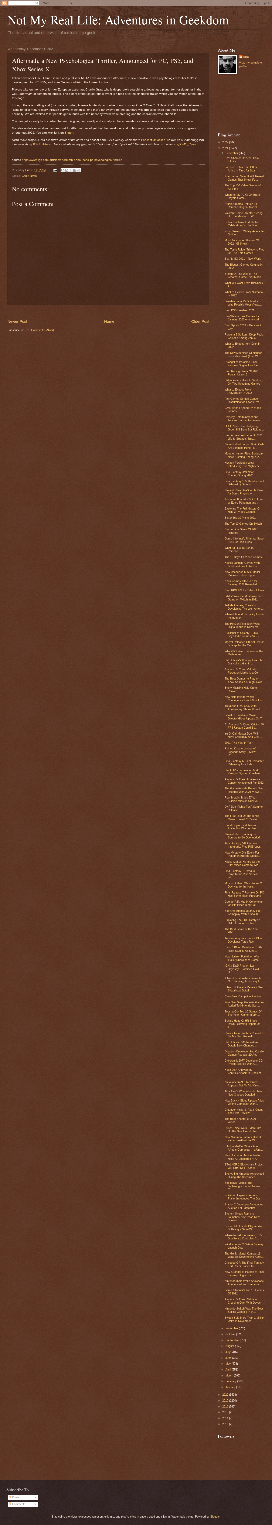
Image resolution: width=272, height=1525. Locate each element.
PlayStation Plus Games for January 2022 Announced (242, 318)
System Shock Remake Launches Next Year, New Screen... (242, 1217)
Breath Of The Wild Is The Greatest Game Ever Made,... (244, 275)
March (229, 1375)
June (228, 1357)
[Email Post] (55, 170)
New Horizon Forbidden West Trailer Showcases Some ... (243, 958)
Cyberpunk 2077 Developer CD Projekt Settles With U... (243, 1062)
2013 (225, 1424)
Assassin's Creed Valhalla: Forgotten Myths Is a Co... (242, 671)
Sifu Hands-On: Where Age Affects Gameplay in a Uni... (244, 1148)
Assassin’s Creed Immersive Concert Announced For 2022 (244, 781)
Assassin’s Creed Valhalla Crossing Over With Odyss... (244, 1301)
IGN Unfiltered (42, 144)
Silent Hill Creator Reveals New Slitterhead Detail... (244, 989)
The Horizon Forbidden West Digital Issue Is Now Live (242, 625)
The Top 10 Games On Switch (243, 523)
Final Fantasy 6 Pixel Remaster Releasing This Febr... (244, 762)
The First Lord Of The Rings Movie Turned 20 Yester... (242, 817)
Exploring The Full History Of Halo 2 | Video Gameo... (242, 510)
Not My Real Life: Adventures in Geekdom (118, 19)
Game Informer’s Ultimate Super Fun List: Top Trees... (244, 540)
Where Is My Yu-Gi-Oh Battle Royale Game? (243, 196)
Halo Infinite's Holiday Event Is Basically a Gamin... (243, 662)
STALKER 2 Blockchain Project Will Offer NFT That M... (244, 1166)
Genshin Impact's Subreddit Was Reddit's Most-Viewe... (243, 303)
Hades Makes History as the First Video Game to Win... (243, 863)
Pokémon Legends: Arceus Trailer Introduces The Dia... (243, 1197)
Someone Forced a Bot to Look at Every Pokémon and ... (244, 501)
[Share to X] (71, 170)
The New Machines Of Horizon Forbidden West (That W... (243, 354)
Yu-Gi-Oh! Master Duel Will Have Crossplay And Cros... (243, 735)
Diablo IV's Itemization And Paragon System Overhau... (243, 772)
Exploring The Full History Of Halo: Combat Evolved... (242, 921)
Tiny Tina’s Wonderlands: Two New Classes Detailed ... (243, 1093)
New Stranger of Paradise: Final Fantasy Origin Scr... (244, 1273)
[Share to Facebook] (75, 170)
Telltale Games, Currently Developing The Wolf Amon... (244, 607)
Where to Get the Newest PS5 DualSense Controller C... (243, 1237)
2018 (225, 1406)
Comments (18, 1504)
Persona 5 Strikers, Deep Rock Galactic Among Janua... (244, 336)
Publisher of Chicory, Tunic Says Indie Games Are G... (243, 634)
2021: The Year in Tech (239, 742)
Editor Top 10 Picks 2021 (240, 517)
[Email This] (63, 170)
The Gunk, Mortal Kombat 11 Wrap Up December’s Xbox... (244, 1255)
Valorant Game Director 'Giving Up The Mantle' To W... (243, 214)
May (228, 1363)
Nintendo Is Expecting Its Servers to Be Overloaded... (243, 836)
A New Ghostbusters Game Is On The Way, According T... (243, 980)
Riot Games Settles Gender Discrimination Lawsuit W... (243, 400)
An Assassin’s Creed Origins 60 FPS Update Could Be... (244, 726)
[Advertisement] (108, 312)
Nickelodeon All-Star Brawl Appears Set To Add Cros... (243, 1083)
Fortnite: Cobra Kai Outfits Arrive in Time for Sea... (241, 169)
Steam (69, 132)
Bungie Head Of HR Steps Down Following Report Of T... (242, 1024)
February (231, 1381)
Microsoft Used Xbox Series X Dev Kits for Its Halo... (243, 885)
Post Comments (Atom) (39, 330)
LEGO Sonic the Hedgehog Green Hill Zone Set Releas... (244, 428)
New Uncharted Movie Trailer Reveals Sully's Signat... (242, 573)
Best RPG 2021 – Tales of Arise (244, 590)
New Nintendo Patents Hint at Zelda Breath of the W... (243, 1139)
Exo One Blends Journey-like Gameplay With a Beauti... (243, 912)
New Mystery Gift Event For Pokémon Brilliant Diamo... (243, 854)
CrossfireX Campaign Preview (243, 996)
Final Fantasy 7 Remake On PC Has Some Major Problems (244, 894)
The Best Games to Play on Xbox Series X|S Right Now (243, 680)
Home (109, 321)
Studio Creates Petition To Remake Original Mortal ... (242, 205)
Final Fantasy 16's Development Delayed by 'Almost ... (244, 483)
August (230, 1346)
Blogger (215, 1516)
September (232, 1340)
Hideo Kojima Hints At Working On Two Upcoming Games (243, 382)
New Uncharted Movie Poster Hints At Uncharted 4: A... (243, 1157)
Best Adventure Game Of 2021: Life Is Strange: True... (244, 437)
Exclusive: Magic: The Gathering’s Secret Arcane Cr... (242, 1186)
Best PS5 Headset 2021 (239, 310)
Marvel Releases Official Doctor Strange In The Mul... (244, 643)
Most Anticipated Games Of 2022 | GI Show (242, 242)
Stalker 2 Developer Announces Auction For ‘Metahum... (244, 1206)
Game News (29, 175)
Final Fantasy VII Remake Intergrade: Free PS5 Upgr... (243, 845)
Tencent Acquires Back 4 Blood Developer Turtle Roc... (244, 940)
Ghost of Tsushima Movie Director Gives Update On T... (244, 717)
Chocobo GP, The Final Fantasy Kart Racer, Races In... (244, 1264)
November (232, 1328)
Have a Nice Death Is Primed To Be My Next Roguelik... (244, 1035)
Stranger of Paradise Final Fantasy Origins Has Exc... (243, 363)
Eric (246, 56)
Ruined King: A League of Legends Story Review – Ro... (241, 752)
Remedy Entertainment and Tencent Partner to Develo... (243, 418)
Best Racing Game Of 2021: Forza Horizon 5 (242, 373)
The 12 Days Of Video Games (243, 557)
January (230, 1387)
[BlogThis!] (67, 170)
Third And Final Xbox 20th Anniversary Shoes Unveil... (243, 707)
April (228, 1369)
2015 (225, 1412)
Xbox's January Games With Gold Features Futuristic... (242, 564)
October (230, 1334)
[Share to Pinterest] (79, 170)
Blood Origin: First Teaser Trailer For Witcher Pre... (241, 827)
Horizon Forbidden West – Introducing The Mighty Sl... (243, 464)
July (228, 1352)
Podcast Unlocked (153, 140)
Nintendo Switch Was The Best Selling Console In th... (244, 1310)
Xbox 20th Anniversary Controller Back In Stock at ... (243, 1073)
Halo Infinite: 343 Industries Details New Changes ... (241, 1044)
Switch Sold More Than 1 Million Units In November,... (244, 1319)
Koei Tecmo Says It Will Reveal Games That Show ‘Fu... (244, 178)
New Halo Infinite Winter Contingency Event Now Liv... (244, 698)
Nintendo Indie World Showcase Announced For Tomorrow (244, 1282)
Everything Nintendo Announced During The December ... (244, 1175)
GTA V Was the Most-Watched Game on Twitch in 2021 (243, 598)
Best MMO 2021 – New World (243, 258)
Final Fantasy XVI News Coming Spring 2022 (240, 473)
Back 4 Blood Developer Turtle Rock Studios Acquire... (243, 949)
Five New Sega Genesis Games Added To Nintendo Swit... (244, 1004)
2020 (225, 1394)
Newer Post (17, 321)
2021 (225, 148)
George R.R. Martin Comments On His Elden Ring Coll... (244, 903)
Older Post (200, 321)
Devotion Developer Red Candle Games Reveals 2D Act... (244, 1053)
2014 (225, 1418)
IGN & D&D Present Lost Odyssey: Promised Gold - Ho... (243, 969)
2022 (225, 142)
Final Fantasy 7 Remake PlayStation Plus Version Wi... (241, 874)
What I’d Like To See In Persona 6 (239, 549)
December (232, 153)
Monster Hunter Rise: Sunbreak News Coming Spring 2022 (244, 455)
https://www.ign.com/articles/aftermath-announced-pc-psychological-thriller (72, 159)
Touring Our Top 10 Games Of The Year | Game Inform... (243, 1013)
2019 (225, 1400)
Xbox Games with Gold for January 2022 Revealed (241, 582)
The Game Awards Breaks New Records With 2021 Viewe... (244, 790)
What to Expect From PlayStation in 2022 (238, 391)
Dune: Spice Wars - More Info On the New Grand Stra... (243, 1129)
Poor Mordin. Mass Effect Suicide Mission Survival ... (243, 799)
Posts (15, 1497)
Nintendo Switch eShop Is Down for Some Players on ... (244, 492)
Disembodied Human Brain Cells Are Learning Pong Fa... (244, 446)
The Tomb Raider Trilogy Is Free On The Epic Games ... (244, 251)
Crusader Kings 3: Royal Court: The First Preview (244, 1111)
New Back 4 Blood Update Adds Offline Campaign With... (244, 1102)
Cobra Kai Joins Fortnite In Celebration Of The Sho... (242, 224)
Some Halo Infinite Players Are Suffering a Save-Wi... (243, 1228)
